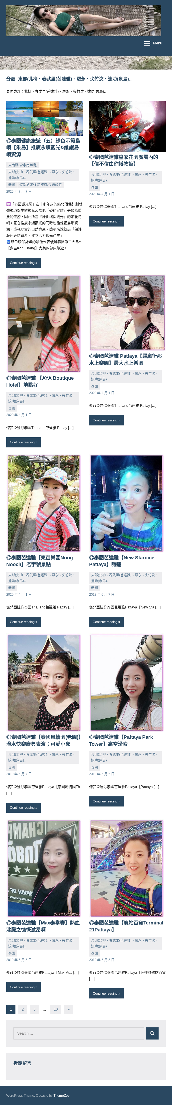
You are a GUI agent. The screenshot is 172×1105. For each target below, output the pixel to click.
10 (56, 1009)
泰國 (11, 185)
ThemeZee (61, 1095)
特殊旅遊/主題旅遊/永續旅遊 (40, 185)
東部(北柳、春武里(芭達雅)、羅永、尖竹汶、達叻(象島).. (41, 175)
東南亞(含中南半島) (22, 165)
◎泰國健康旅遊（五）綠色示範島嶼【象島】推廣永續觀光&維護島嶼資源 (43, 147)
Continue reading (22, 263)
